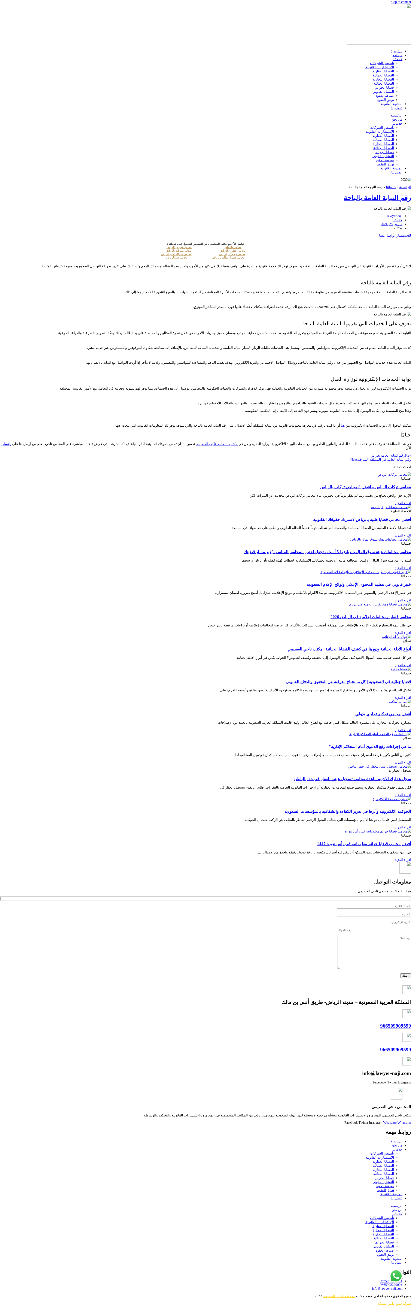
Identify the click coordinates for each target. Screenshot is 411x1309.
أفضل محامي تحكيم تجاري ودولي (383, 714)
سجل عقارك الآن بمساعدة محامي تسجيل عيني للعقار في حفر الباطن (352, 779)
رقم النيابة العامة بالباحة (377, 198)
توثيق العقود (385, 100)
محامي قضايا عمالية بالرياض (228, 257)
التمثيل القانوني (383, 91)
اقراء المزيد (403, 503)
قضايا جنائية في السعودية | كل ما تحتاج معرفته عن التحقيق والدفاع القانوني (348, 681)
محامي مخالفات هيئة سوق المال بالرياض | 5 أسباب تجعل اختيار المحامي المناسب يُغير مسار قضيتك (327, 552)
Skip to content (401, 2)
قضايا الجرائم (384, 87)
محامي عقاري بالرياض (233, 250)
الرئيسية (396, 51)
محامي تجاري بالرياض (179, 247)
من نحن (397, 55)
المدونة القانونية (391, 104)
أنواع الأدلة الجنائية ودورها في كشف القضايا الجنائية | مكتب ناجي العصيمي (349, 649)
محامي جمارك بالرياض (232, 254)
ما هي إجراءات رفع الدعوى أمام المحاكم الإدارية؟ (370, 746)
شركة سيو (403, 1303)
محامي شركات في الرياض (176, 254)
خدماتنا (397, 59)
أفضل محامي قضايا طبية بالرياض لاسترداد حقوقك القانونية (362, 519)
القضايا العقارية (383, 71)
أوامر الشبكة (386, 1303)
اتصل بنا (396, 108)
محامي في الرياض (177, 257)
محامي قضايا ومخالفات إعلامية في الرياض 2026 (371, 616)
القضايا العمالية (383, 75)
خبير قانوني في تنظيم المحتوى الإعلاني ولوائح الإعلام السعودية (359, 584)
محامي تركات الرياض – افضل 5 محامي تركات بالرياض (365, 487)
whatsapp (396, 1271)
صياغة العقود (385, 95)
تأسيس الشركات (382, 63)
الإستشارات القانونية (379, 67)
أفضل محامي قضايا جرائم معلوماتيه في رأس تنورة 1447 (364, 843)
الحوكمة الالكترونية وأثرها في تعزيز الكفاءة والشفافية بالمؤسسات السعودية (347, 811)
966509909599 (395, 1026)
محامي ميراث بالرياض (178, 250)
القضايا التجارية (383, 79)
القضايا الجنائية (383, 83)
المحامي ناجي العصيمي (339, 1296)
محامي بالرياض (232, 247)
